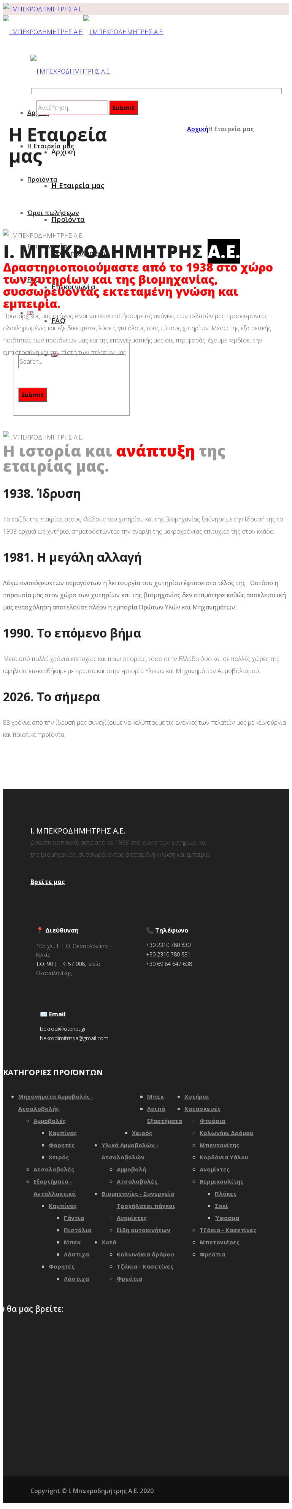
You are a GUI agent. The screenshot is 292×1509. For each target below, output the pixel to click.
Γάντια (74, 1218)
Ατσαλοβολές (53, 1169)
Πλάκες (225, 1193)
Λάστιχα (76, 1254)
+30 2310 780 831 (168, 954)
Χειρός (59, 1157)
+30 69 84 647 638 (169, 963)
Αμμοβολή (131, 1169)
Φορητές (62, 1145)
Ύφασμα (227, 1218)
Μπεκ (72, 1242)
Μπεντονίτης (219, 1145)
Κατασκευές (202, 1108)
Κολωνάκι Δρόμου (227, 1133)
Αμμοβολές (49, 1120)
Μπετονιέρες (220, 1242)
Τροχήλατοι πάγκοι (146, 1205)
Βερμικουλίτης (221, 1181)
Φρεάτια (129, 1278)
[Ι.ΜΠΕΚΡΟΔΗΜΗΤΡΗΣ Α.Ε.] (43, 9)
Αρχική (197, 129)
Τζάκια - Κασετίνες (145, 1266)
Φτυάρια (212, 1120)
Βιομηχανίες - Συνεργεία (138, 1193)
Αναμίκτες (132, 1218)
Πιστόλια (78, 1230)
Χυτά (109, 1242)
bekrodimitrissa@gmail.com (74, 1038)
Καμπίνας (63, 1133)
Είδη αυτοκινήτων (143, 1230)
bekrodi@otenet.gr (63, 1028)
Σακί (221, 1205)
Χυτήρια (196, 1096)
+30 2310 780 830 (168, 944)
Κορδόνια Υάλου (224, 1157)
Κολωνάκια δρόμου (145, 1254)
